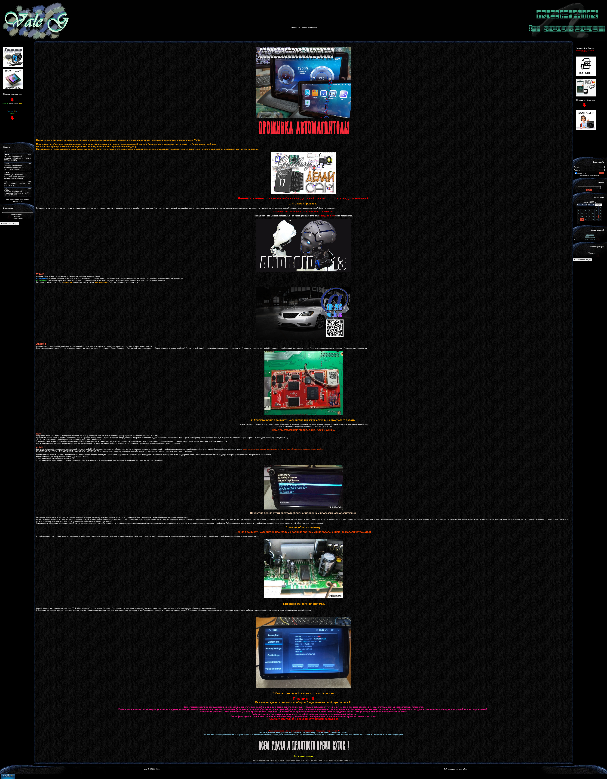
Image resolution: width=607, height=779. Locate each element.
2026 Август (590, 239)
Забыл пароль (584, 176)
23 (600, 217)
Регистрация (307, 27)
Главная (293, 27)
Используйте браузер (585, 48)
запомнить (581, 173)
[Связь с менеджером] (586, 129)
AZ (299, 27)
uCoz (465, 769)
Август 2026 (589, 202)
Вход (315, 27)
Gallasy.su (592, 253)
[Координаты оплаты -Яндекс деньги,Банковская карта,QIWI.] (586, 96)
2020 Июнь (590, 235)
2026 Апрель (590, 237)
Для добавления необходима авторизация (17, 200)
